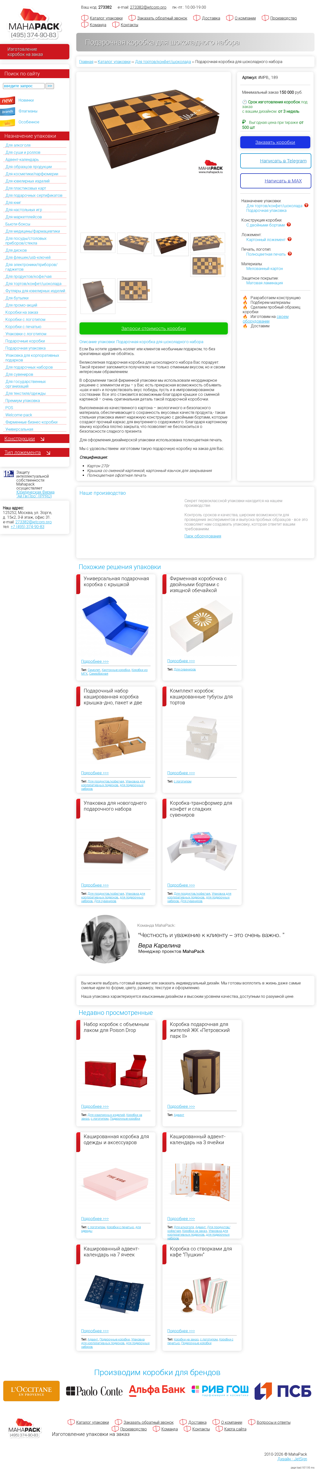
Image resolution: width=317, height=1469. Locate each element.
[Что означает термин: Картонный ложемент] (289, 239)
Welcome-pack (18, 415)
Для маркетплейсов (23, 217)
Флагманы (28, 111)
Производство (283, 18)
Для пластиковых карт (25, 188)
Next (234, 148)
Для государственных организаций (25, 384)
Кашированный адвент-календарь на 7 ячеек (111, 1252)
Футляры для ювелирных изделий (35, 291)
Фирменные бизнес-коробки (31, 422)
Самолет (94, 670)
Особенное (29, 122)
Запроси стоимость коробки (153, 328)
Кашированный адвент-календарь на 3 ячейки (198, 1139)
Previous (73, 148)
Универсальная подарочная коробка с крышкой (116, 581)
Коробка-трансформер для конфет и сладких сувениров (201, 808)
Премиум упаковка (22, 400)
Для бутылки (16, 298)
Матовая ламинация (264, 283)
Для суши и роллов (22, 152)
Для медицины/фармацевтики (32, 231)
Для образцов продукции (28, 166)
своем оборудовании (266, 319)
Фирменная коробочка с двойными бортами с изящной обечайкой (198, 584)
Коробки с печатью (23, 326)
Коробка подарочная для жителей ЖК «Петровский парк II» (200, 1030)
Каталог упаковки (106, 18)
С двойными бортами (265, 225)
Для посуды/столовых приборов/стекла (26, 240)
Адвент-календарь (22, 159)
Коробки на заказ (21, 312)
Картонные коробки (116, 670)
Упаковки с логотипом (25, 334)
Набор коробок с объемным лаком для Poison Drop (116, 1027)
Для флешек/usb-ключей (28, 257)
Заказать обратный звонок (162, 18)
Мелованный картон (264, 268)
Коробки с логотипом (25, 319)
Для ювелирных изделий (27, 181)
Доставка (211, 18)
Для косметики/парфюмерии (31, 174)
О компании (245, 18)
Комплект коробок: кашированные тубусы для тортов (201, 696)
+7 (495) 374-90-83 (27, 526)
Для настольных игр (23, 209)
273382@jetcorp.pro (33, 522)
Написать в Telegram (283, 161)
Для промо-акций (21, 305)
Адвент (179, 1115)
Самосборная (98, 673)
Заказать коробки (275, 142)
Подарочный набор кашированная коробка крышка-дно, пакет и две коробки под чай (113, 696)
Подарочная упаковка (25, 348)
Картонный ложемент (266, 239)
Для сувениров (19, 374)
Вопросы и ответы (274, 1422)
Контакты (129, 24)
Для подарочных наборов (29, 367)
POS (9, 407)
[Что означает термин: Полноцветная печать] (290, 254)
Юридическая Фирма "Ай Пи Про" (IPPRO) (35, 494)
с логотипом (182, 781)
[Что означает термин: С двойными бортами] (289, 225)
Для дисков (16, 250)
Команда (98, 24)
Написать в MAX (283, 181)
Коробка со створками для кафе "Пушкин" (201, 1252)
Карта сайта (235, 1429)
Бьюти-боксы (17, 224)
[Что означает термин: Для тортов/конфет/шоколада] (306, 205)
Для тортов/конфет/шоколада (33, 283)
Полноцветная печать (266, 254)
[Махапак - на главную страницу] (34, 24)
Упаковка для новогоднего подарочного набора (115, 806)
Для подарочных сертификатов (33, 195)
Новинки (26, 100)
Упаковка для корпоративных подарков (113, 783)
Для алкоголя (17, 145)
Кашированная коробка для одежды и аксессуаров (116, 1139)
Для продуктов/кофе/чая (28, 276)
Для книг (13, 202)
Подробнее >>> (95, 661)
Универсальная (19, 429)
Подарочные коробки (25, 341)
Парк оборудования (203, 536)
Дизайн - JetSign (292, 1459)
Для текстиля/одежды (25, 393)
